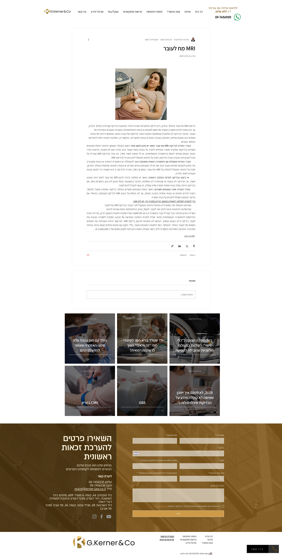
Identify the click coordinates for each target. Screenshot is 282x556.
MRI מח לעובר (189, 236)
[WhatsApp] (273, 549)
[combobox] (155, 466)
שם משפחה (171, 435)
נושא (221, 460)
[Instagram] (94, 516)
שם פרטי (219, 435)
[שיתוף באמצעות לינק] (172, 246)
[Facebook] (101, 516)
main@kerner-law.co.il (90, 488)
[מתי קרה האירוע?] (221, 479)
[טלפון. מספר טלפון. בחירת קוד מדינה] (137, 453)
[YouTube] (109, 516)
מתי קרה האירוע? (216, 473)
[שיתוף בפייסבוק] (194, 246)
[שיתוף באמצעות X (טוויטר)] (186, 246)
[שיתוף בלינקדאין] (179, 246)
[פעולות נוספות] (88, 39)
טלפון (221, 447)
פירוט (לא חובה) (217, 485)
